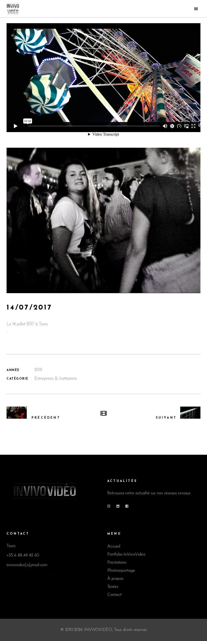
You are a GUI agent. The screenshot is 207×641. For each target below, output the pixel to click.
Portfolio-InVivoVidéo (126, 554)
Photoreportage (121, 570)
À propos (115, 578)
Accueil (113, 546)
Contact (114, 595)
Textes (112, 587)
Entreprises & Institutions (55, 378)
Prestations (116, 562)
